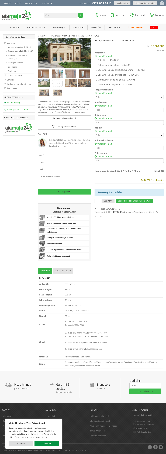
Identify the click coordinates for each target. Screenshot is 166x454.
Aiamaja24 (22, 450)
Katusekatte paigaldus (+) (113, 65)
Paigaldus (100, 52)
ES (74, 450)
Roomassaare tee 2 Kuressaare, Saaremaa (144, 423)
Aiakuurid (78, 27)
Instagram (155, 447)
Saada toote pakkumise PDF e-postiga (134, 201)
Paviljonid (12, 71)
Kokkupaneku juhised (99, 416)
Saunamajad (59, 27)
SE (79, 450)
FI (82, 450)
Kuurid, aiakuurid (14, 75)
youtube (161, 447)
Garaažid (96, 27)
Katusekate (100, 115)
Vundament (101, 102)
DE (62, 450)
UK (53, 450)
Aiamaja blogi (31, 3)
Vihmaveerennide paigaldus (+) (116, 79)
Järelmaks (47, 3)
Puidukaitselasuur (104, 140)
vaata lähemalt (105, 56)
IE (57, 450)
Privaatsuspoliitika (98, 435)
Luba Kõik (47, 443)
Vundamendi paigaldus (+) (115, 84)
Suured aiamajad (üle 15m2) (146, 212)
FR (66, 450)
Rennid (98, 127)
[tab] (45, 271)
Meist (18, 3)
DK (86, 450)
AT (70, 450)
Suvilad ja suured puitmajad (19, 84)
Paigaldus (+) (108, 60)
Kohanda (21, 443)
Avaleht (7, 3)
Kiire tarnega (136, 27)
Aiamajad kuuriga (15, 62)
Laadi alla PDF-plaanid (66, 118)
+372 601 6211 (102, 3)
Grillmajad (114, 27)
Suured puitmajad (36, 27)
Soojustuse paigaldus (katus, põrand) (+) (121, 69)
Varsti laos (103, 216)
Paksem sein (101, 153)
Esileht (41, 36)
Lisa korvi (108, 201)
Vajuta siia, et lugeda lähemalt (64, 212)
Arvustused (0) (63, 270)
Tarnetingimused (97, 431)
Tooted (48, 36)
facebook (150, 447)
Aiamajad (14, 27)
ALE (154, 27)
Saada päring (122, 3)
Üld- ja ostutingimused (100, 421)
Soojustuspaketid (104, 89)
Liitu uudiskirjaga (145, 391)
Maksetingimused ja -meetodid (103, 426)
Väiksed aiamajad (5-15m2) (19, 47)
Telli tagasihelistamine (145, 3)
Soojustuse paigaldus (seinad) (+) (118, 74)
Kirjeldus (44, 270)
